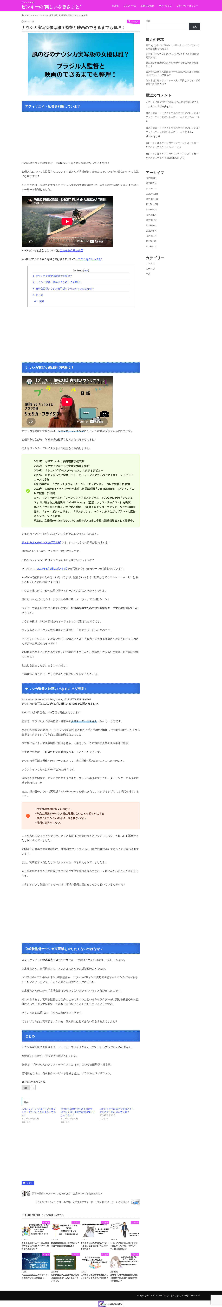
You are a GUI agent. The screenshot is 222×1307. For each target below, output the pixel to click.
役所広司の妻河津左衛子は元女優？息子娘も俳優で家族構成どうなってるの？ (78, 1112)
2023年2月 (151, 246)
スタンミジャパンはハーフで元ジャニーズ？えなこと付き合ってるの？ (39, 1112)
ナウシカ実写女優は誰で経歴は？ (52, 275)
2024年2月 (151, 183)
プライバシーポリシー (187, 5)
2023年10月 (152, 204)
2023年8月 (151, 215)
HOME (115, 5)
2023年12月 (152, 193)
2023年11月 (152, 199)
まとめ (38, 294)
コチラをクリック (88, 259)
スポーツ (150, 268)
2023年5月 (151, 230)
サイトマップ (165, 5)
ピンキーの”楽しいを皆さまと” (51, 6)
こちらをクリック (70, 250)
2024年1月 (151, 188)
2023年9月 (151, 209)
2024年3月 (151, 178)
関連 (39, 301)
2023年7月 (151, 220)
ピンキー (192, 117)
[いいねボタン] (26, 1087)
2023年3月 (151, 241)
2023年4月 (151, 236)
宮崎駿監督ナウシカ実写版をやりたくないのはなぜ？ (63, 288)
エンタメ (29, 1182)
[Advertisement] (81, 138)
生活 (148, 273)
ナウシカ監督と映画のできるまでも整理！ (57, 282)
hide (86, 270)
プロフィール (130, 5)
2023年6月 (151, 225)
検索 (148, 21)
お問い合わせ (147, 5)
